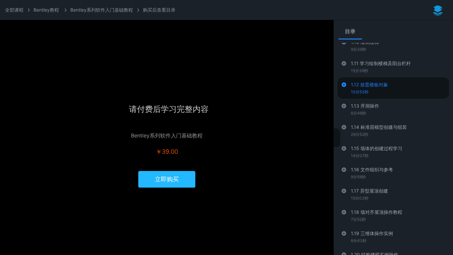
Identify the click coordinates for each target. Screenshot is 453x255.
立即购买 (167, 179)
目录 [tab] (350, 31)
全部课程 (14, 10)
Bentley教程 (46, 10)
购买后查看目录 (159, 10)
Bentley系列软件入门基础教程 (101, 10)
